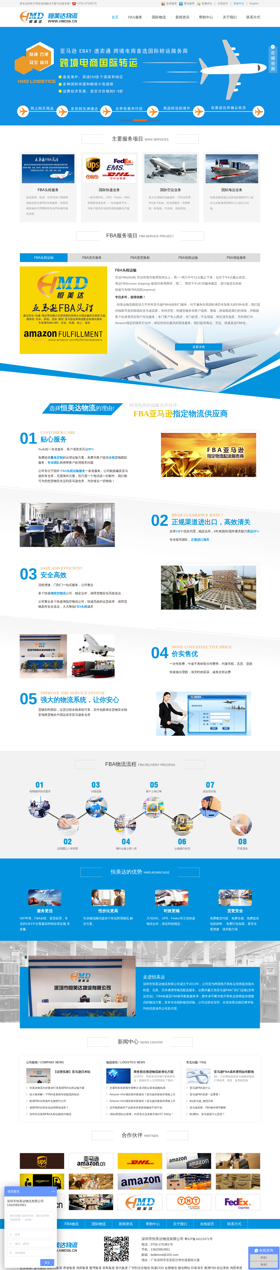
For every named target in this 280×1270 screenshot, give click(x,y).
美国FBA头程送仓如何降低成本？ (49, 1107)
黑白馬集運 (54, 1268)
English (254, 3)
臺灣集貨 (40, 1268)
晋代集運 (122, 1268)
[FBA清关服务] (140, 76)
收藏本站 (207, 3)
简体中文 (239, 3)
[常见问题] (198, 1075)
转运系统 (223, 1268)
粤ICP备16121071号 (198, 1239)
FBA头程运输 (125, 270)
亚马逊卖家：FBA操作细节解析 (208, 1107)
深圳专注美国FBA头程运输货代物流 (50, 1114)
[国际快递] (109, 168)
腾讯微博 (189, 3)
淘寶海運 (236, 1268)
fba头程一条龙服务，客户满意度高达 (63, 449)
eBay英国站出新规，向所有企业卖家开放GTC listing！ (141, 1114)
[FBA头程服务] (48, 168)
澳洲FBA (210, 1268)
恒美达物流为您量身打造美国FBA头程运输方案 (57, 1087)
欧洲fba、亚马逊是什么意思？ (207, 1114)
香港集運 (69, 1268)
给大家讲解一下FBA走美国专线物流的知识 (54, 1094)
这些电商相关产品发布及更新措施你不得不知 (136, 1107)
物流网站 (184, 1268)
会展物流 (171, 1268)
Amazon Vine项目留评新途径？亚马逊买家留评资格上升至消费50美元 (142, 1095)
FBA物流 (72, 1224)
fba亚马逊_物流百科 (201, 1101)
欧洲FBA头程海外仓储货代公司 (48, 1101)
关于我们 (230, 17)
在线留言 (223, 3)
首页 (115, 17)
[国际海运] (232, 168)
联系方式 (253, 17)
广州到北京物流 (139, 1268)
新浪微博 (171, 3)
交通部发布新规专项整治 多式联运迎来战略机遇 (137, 1087)
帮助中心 (153, 1224)
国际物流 (99, 1224)
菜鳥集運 (108, 1268)
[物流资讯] (118, 1075)
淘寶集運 (82, 1268)
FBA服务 (135, 17)
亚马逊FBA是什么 (200, 1087)
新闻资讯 (182, 17)
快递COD (157, 1268)
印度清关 (197, 1268)
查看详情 (198, 347)
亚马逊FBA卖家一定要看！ (205, 1094)
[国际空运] (170, 168)
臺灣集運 (95, 1268)
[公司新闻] (38, 1075)
